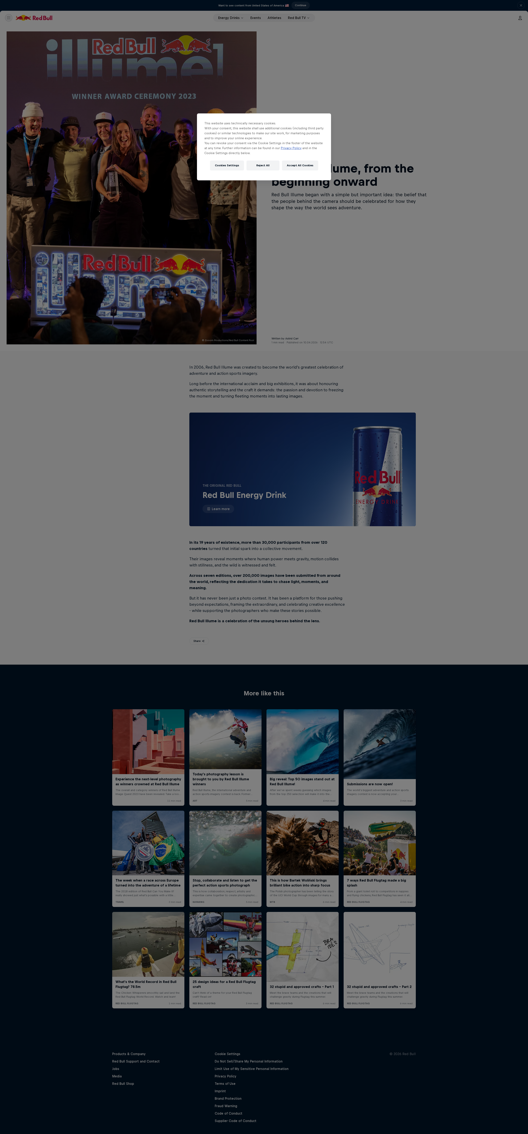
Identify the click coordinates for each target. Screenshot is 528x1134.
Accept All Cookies (300, 165)
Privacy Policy (291, 148)
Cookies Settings (227, 165)
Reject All (263, 165)
